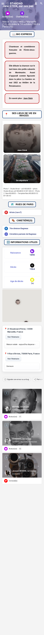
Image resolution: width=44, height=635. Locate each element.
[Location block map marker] (17, 301)
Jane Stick (28, 98)
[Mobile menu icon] (2, 3)
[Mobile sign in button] (35, 3)
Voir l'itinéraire (13, 337)
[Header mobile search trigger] (41, 3)
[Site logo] (15, 3)
